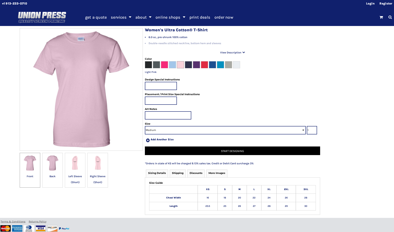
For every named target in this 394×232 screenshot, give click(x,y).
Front (30, 176)
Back (52, 176)
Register (385, 3)
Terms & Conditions (13, 221)
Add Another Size (162, 139)
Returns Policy (37, 221)
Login (370, 3)
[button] (121, 17)
